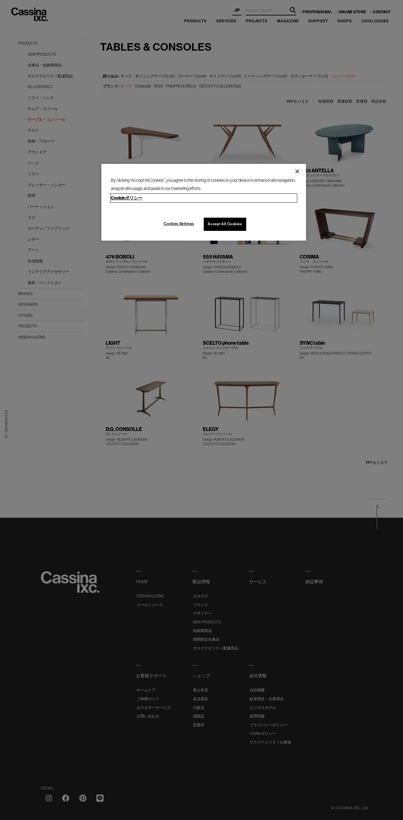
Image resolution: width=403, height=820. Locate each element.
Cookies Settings (179, 223)
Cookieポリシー (127, 198)
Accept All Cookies (225, 224)
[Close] (297, 171)
